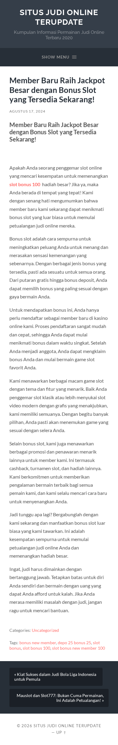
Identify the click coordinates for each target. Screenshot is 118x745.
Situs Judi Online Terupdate (59, 17)
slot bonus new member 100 (78, 648)
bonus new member (37, 642)
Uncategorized (45, 630)
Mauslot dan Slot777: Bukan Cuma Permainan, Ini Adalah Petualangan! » (60, 698)
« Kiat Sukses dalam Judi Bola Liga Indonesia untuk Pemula (55, 677)
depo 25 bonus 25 (74, 642)
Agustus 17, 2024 (27, 111)
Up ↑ (61, 732)
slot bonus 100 (24, 184)
